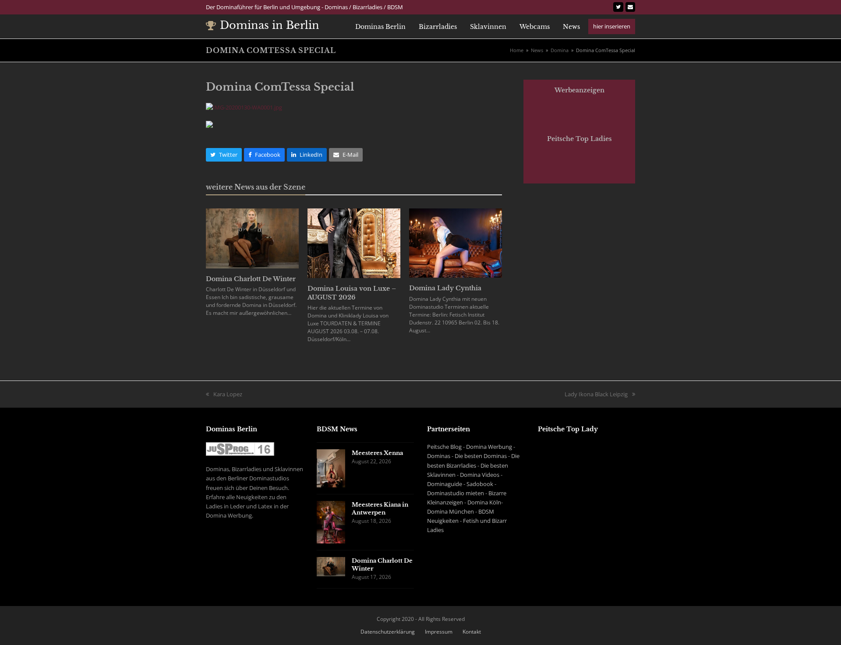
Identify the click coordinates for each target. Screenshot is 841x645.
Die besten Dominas (481, 456)
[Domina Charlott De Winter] (252, 238)
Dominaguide (444, 484)
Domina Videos (479, 475)
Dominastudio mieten (455, 493)
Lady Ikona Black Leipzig (596, 394)
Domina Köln (484, 502)
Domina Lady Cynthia (445, 288)
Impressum (438, 631)
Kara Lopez (224, 394)
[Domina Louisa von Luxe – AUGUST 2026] (353, 243)
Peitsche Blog (444, 447)
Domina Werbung (489, 447)
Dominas (438, 456)
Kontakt (472, 631)
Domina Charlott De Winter (251, 279)
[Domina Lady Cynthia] (455, 243)
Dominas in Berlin (269, 25)
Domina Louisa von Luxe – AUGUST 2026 (351, 293)
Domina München (450, 511)
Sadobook (479, 484)
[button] (224, 155)
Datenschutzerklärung (387, 631)
